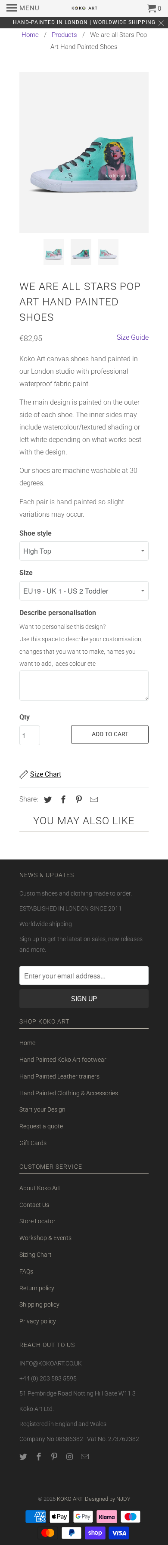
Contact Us (34, 1204)
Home (30, 35)
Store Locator (37, 1221)
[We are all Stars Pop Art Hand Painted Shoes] (84, 152)
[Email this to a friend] (93, 799)
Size (26, 573)
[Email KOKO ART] (85, 1456)
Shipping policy (39, 1304)
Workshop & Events (45, 1237)
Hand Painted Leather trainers (59, 1076)
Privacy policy (37, 1321)
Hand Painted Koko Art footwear (62, 1059)
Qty (24, 717)
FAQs (26, 1271)
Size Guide (133, 337)
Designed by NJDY (108, 1499)
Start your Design (42, 1109)
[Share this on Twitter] (46, 799)
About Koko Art (39, 1188)
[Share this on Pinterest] (77, 799)
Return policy (36, 1288)
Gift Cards (33, 1143)
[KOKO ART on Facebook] (39, 1456)
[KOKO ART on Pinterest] (55, 1456)
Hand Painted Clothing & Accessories (68, 1093)
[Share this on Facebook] (62, 799)
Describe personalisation (57, 613)
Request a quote (41, 1126)
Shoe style (35, 533)
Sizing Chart (35, 1254)
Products (64, 35)
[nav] (23, 8)
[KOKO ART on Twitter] (24, 1456)
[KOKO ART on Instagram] (70, 1456)
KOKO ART (69, 1499)
